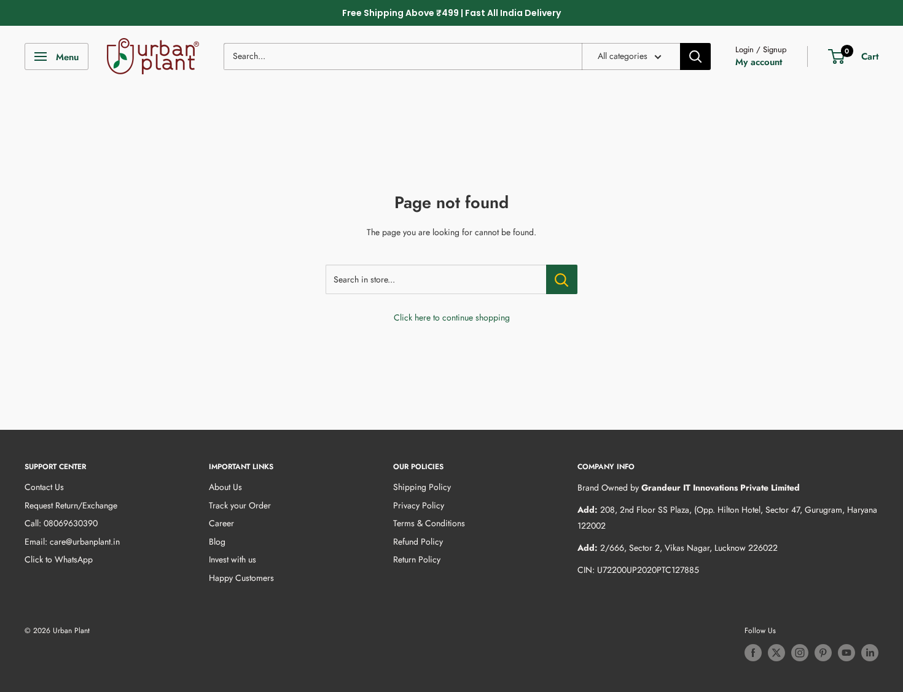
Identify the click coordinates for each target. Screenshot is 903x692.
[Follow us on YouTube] (846, 652)
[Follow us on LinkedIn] (869, 652)
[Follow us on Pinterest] (823, 652)
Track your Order (240, 505)
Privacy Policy (418, 505)
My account (758, 62)
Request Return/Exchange (71, 505)
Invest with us (232, 559)
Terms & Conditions (429, 523)
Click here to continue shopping (452, 317)
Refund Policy (418, 541)
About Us (225, 487)
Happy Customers (241, 578)
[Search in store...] (561, 279)
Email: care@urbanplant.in (72, 541)
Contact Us (44, 487)
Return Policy (416, 559)
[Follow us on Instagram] (799, 652)
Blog (217, 541)
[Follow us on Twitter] (776, 652)
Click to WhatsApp (59, 559)
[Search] (695, 56)
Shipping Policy (422, 487)
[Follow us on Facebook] (753, 652)
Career (221, 523)
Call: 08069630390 (61, 523)
